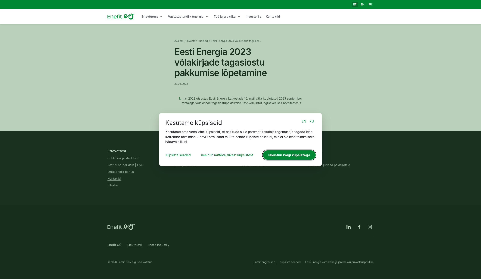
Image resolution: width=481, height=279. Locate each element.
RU (311, 121)
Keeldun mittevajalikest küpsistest (227, 155)
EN (304, 121)
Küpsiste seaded (178, 155)
